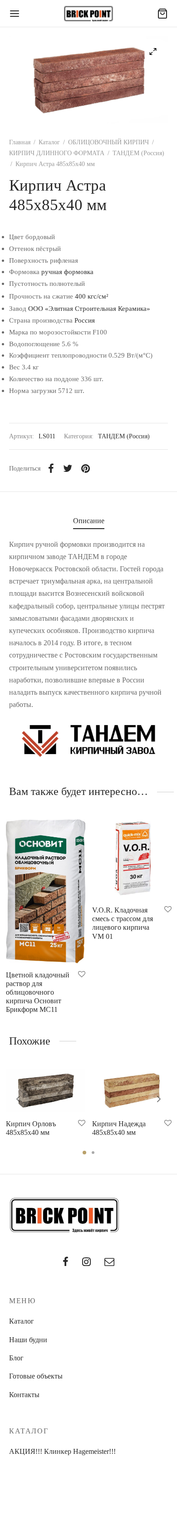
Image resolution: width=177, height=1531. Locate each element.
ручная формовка (67, 271)
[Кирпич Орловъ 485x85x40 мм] (45, 1090)
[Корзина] (162, 13)
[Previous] (18, 1099)
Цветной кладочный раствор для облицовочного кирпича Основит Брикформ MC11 (37, 992)
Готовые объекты (36, 1376)
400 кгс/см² (91, 296)
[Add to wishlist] (81, 975)
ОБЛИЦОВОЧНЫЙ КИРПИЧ (108, 142)
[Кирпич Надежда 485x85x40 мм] (132, 1090)
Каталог (49, 142)
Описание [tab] (88, 521)
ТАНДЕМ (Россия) (138, 153)
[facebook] (65, 1262)
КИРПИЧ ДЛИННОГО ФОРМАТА (56, 153)
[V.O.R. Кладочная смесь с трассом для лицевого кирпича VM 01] (132, 858)
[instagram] (86, 1262)
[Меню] (14, 13)
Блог (16, 1358)
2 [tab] (93, 1152)
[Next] (159, 1099)
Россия (84, 320)
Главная (19, 142)
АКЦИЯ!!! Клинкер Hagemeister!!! (62, 1451)
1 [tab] (84, 1152)
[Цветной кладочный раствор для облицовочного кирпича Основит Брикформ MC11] (45, 891)
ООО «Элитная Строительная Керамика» (89, 308)
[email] (109, 1262)
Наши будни (28, 1340)
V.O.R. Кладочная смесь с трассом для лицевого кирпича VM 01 (122, 923)
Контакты (24, 1395)
